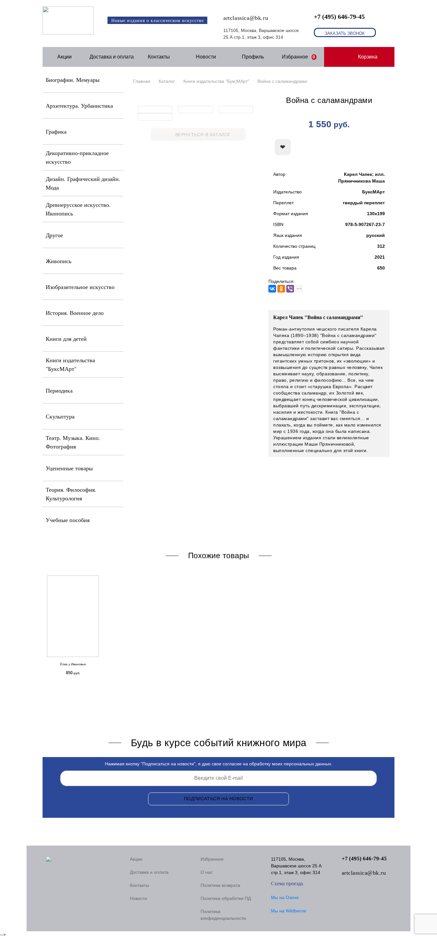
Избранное (298, 56)
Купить (354, 147)
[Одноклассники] (281, 289)
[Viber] (290, 289)
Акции (64, 56)
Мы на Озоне (285, 897)
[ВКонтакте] (272, 289)
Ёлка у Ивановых (73, 664)
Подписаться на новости (218, 798)
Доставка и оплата (112, 56)
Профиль (253, 56)
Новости (206, 56)
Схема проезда (287, 883)
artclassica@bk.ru (245, 18)
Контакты (159, 56)
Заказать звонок (345, 33)
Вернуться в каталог (203, 134)
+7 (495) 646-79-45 (339, 16)
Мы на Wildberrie (288, 910)
